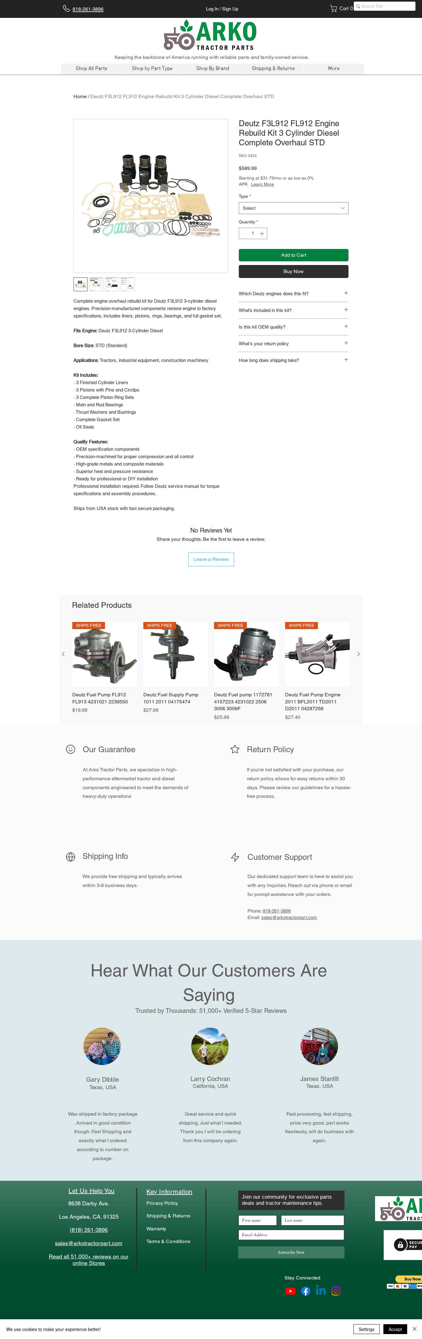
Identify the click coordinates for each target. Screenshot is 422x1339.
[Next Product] (358, 654)
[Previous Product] (63, 654)
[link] (343, 8)
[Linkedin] (321, 1291)
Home (80, 96)
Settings (366, 1329)
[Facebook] (306, 1291)
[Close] (414, 1329)
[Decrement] (243, 233)
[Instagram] (336, 1291)
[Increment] (262, 233)
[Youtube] (291, 1291)
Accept (395, 1329)
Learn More (284, 184)
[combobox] (293, 208)
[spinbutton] (253, 233)
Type (245, 196)
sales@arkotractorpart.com (289, 917)
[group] (211, 671)
